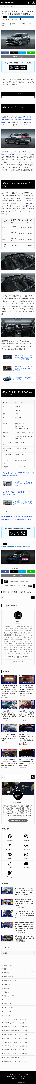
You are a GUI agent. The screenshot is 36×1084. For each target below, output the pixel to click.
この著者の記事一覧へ (18, 661)
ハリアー (21, 203)
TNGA (26, 17)
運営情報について (25, 1076)
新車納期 (7, 973)
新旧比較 (7, 992)
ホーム (9, 1074)
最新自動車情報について (18, 820)
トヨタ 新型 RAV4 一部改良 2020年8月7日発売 (22, 379)
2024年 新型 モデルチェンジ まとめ (15, 1046)
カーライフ (8, 1007)
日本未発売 (31, 17)
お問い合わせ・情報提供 (18, 1078)
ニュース (7, 1003)
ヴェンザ (28, 203)
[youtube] (26, 657)
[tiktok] (21, 657)
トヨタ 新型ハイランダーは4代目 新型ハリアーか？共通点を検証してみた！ (22, 502)
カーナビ (7, 1000)
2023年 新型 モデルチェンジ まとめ (15, 1042)
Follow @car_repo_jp (14, 559)
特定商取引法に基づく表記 (13, 1076)
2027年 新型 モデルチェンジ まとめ (15, 1057)
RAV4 (13, 203)
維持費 (7, 984)
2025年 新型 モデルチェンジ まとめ (15, 1050)
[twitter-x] (15, 657)
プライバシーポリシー (17, 1074)
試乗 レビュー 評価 (10, 996)
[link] (9, 657)
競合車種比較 (9, 988)
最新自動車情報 (7, 2)
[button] (5, 52)
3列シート (11, 17)
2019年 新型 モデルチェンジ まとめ (15, 1026)
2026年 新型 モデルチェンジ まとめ (15, 1053)
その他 (7, 1015)
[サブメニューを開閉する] (32, 965)
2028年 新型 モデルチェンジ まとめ (15, 1061)
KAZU (18, 621)
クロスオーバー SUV (19, 17)
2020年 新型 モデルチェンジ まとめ (15, 1030)
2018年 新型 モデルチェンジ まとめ (15, 1023)
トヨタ (4, 17)
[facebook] (12, 657)
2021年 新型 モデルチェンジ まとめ (15, 1034)
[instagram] (18, 657)
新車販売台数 (9, 976)
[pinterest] (24, 657)
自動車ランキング (10, 980)
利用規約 (26, 1074)
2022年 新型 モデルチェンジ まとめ (15, 1038)
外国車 (8, 969)
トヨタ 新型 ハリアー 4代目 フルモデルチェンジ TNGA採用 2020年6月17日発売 (23, 368)
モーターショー (9, 1011)
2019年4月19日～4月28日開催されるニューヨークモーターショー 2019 (17, 119)
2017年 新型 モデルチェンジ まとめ (15, 1019)
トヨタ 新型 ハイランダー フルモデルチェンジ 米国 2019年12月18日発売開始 (23, 483)
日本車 (8, 965)
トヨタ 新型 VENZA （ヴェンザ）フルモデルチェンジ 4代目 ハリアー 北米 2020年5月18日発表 (22, 357)
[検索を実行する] (33, 597)
